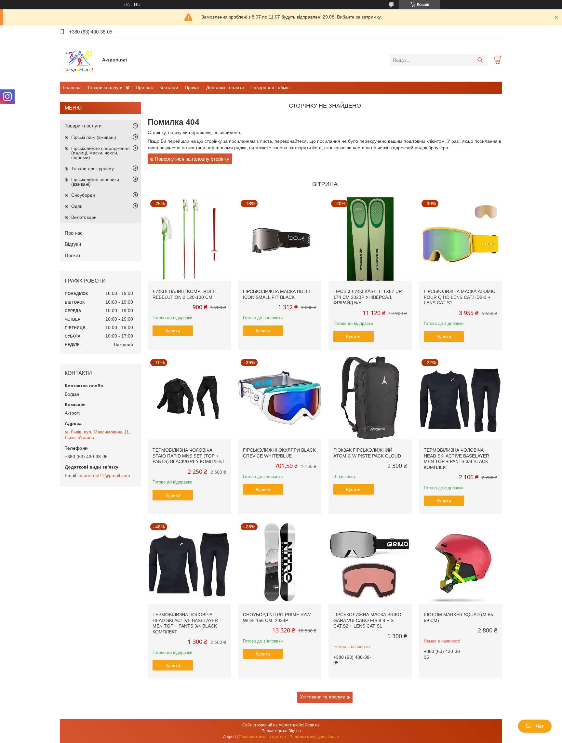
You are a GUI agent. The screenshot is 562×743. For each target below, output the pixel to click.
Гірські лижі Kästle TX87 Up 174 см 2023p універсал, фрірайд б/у (367, 297)
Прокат (192, 87)
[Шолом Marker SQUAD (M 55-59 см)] (460, 562)
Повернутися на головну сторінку (192, 159)
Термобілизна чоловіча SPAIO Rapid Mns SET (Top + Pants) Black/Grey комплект (189, 455)
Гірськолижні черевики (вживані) (95, 182)
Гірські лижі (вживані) (93, 137)
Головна (72, 87)
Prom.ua (312, 725)
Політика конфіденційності (314, 737)
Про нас (144, 87)
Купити (173, 330)
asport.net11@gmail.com (104, 475)
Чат (540, 726)
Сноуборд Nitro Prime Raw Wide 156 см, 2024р (277, 617)
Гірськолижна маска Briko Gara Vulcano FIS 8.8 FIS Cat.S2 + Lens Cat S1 (367, 620)
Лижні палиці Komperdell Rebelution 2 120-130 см (185, 294)
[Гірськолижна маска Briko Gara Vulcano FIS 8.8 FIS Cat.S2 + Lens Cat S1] (370, 562)
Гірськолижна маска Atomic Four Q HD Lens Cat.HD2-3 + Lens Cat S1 (459, 297)
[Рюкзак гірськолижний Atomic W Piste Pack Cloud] (370, 398)
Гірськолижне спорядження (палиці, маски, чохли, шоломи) (100, 153)
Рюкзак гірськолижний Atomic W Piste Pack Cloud (367, 452)
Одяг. (76, 206)
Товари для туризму (92, 168)
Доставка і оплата (225, 87)
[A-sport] (79, 59)
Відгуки (73, 244)
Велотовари (84, 217)
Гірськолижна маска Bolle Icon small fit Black (277, 294)
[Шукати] (480, 60)
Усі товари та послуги (322, 696)
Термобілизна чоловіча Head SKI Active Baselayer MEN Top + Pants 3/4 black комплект (456, 458)
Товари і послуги (105, 87)
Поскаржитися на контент (263, 737)
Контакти (168, 87)
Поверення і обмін (270, 87)
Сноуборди (83, 195)
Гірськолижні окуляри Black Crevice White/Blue (279, 452)
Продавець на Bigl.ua (281, 731)
